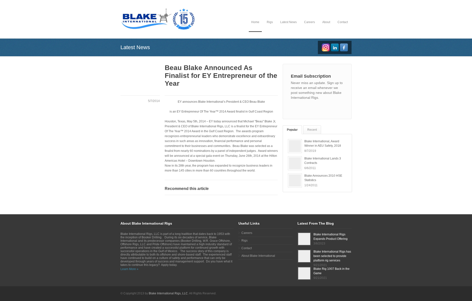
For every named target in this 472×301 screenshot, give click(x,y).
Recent (312, 129)
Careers (309, 22)
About (326, 22)
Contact (343, 22)
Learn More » (129, 269)
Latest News (288, 22)
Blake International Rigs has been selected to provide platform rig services (332, 256)
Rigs (270, 22)
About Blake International (258, 256)
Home (255, 22)
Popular (292, 129)
